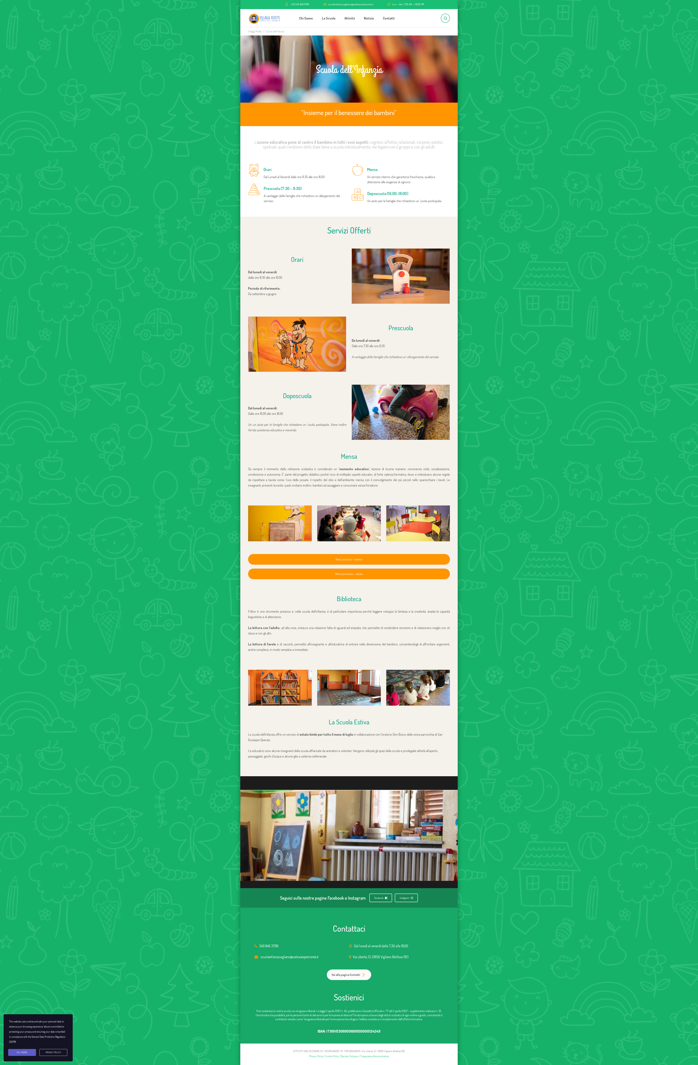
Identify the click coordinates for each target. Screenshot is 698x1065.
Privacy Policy (316, 1056)
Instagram (405, 897)
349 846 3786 (268, 945)
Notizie (369, 18)
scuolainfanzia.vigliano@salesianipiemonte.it (350, 4)
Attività (349, 18)
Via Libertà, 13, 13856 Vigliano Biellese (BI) (380, 956)
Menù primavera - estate (349, 574)
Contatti (389, 18)
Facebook (379, 897)
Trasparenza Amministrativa (374, 1056)
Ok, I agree (22, 1052)
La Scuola (328, 18)
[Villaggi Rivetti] (264, 18)
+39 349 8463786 (299, 4)
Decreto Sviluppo (349, 1056)
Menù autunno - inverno (349, 559)
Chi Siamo (306, 18)
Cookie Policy (332, 1056)
